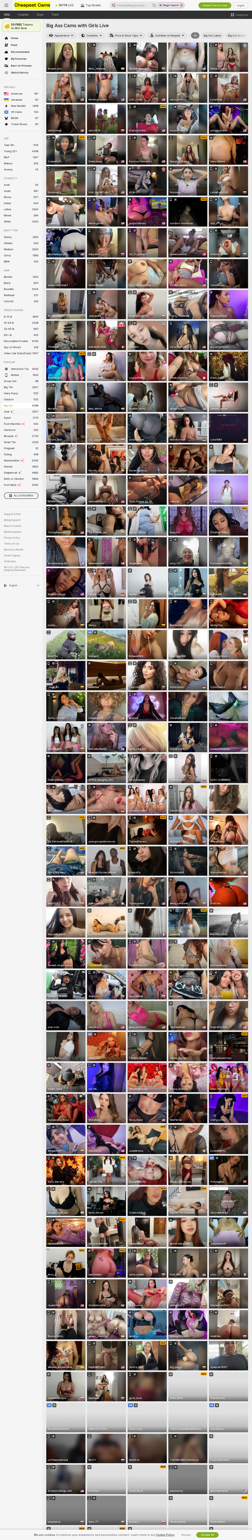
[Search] (154, 5)
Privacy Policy (12, 537)
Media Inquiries (12, 532)
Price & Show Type (126, 35)
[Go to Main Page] (32, 5)
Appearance (62, 35)
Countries (92, 35)
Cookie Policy (165, 1534)
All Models (10, 561)
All (195, 35)
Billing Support (12, 520)
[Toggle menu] (6, 5)
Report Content (12, 526)
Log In (240, 5)
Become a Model (13, 549)
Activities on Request (167, 35)
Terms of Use (11, 543)
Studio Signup (12, 555)
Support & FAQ (12, 514)
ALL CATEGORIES (23, 495)
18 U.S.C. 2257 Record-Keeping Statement (17, 569)
